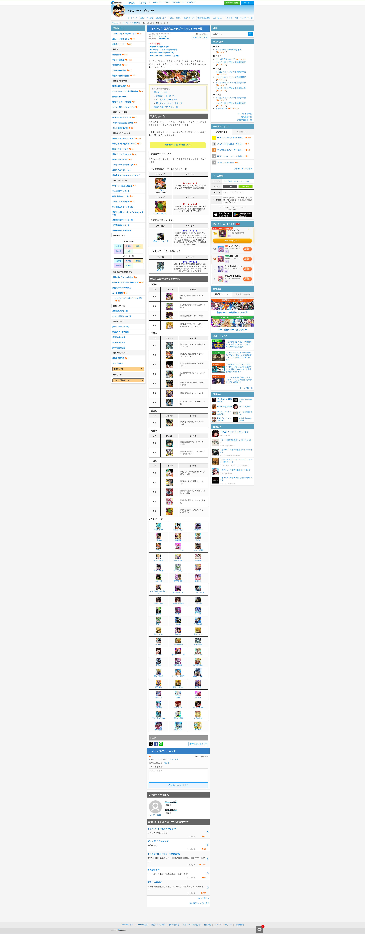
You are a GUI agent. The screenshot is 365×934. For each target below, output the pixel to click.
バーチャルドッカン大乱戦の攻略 (125, 91)
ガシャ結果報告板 (119, 70)
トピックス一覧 (246, 388)
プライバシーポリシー (223, 925)
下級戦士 (158, 540)
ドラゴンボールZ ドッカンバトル (236, 181)
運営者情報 (240, 925)
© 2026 (114, 930)
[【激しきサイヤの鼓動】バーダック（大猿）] (169, 386)
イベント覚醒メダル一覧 (121, 316)
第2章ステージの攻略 (120, 332)
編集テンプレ (119, 369)
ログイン (247, 3)
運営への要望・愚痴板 (120, 76)
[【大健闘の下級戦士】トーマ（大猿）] (169, 405)
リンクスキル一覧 (246, 18)
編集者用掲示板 (118, 358)
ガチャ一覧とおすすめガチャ (123, 107)
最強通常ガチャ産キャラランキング (126, 175)
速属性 (118, 246)
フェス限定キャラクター (121, 191)
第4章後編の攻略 (118, 348)
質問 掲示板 (116, 65)
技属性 (128, 251)
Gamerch (116, 3)
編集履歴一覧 (246, 117)
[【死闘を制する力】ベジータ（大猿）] (169, 376)
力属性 (128, 246)
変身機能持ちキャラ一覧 (121, 231)
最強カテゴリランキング (121, 170)
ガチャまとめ (217, 18)
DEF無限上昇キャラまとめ (122, 207)
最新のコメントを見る (179, 785)
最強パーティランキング (121, 154)
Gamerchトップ (127, 925)
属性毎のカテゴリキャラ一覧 (166, 107)
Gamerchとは (142, 925)
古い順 (167, 763)
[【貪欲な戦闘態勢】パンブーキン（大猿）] (169, 446)
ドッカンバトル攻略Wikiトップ (124, 34)
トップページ (132, 18)
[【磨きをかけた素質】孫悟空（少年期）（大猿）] (169, 475)
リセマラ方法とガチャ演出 (122, 123)
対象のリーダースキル (165, 96)
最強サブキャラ (189, 18)
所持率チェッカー (119, 44)
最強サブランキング (120, 160)
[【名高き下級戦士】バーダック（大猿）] (169, 425)
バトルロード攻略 (232, 18)
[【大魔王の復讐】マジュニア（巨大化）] (169, 309)
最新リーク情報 (175, 18)
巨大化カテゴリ (160, 92)
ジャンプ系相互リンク (122, 380)
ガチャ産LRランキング (231, 59)
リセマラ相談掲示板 (120, 128)
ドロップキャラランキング (122, 165)
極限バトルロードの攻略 (121, 102)
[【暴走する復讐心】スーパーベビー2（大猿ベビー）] (169, 455)
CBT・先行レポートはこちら (231, 329)
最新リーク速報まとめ (120, 39)
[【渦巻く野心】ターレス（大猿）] (169, 396)
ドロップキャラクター (120, 202)
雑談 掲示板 (116, 55)
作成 (144, 3)
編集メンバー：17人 (161, 2)
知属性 (118, 251)
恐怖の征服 (178, 665)
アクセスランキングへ (243, 169)
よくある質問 (117, 293)
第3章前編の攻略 (118, 337)
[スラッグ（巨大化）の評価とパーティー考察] (160, 211)
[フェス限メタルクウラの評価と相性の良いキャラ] (169, 348)
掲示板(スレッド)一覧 (198, 903)
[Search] (250, 34)
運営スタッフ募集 (158, 925)
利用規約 (207, 925)
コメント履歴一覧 (244, 114)
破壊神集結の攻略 (203, 18)
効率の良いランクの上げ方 (122, 277)
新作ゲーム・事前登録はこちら (231, 312)
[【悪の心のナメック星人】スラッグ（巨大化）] (169, 513)
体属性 (138, 246)
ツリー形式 (174, 759)
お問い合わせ (174, 925)
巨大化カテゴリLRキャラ (166, 99)
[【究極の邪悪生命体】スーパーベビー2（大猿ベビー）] (160, 239)
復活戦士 (178, 540)
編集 (133, 3)
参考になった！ (200, 37)
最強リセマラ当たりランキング (124, 144)
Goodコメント (243, 132)
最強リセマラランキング (121, 118)
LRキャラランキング (120, 149)
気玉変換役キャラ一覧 (120, 225)
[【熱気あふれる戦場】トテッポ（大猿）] (169, 485)
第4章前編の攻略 (118, 342)
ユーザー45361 (160, 36)
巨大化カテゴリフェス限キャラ (169, 103)
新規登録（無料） (233, 3)
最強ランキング (161, 18)
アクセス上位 (221, 132)
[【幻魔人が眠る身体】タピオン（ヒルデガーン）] (169, 357)
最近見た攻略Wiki (243, 294)
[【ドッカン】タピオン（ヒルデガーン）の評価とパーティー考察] (160, 188)
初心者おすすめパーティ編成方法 (125, 282)
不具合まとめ (227, 108)
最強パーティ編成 (146, 18)
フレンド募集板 (118, 60)
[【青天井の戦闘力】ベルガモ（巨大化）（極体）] (169, 494)
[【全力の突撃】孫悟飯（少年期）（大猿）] (169, 367)
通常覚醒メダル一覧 (120, 311)
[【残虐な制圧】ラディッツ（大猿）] (169, 299)
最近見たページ (221, 294)
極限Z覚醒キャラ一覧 (120, 196)
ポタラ (198, 540)
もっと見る (202, 898)
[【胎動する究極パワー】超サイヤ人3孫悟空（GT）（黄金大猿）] (169, 328)
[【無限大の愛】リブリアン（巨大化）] (169, 504)
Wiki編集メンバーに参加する (184, 2)
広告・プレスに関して (191, 925)
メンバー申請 (117, 363)
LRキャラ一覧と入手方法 (122, 186)
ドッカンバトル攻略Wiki (140, 10)
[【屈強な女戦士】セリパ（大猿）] (169, 318)
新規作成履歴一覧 (244, 120)
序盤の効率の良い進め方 (121, 288)
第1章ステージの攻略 (120, 327)
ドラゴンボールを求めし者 (158, 592)
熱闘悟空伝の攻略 (119, 97)
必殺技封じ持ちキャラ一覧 (122, 220)
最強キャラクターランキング (123, 138)
